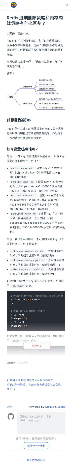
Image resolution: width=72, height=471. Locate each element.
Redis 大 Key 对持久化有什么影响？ (31, 380)
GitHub (50, 406)
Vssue (61, 406)
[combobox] (67, 5)
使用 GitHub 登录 (36, 445)
